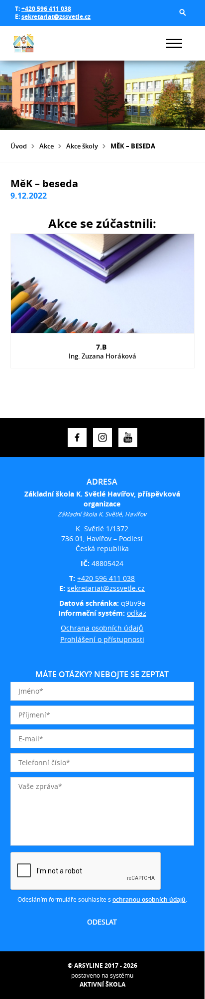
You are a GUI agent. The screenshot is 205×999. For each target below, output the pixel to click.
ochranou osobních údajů (149, 899)
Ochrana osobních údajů (102, 628)
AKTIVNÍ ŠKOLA (102, 984)
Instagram (102, 437)
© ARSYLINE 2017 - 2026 (102, 965)
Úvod (18, 146)
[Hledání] (182, 12)
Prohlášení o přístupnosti (102, 639)
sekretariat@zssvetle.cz (56, 16)
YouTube (127, 437)
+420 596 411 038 (46, 8)
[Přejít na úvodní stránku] (40, 43)
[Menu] (174, 43)
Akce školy (82, 146)
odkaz (136, 613)
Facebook (77, 437)
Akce (46, 146)
